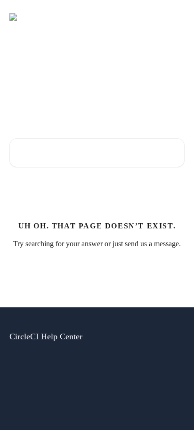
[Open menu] (176, 17)
